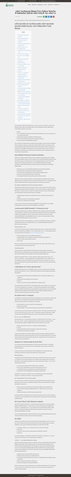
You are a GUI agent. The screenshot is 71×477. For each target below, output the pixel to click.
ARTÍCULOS (50, 4)
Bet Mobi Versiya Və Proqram (23, 53)
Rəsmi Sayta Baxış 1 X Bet (22, 46)
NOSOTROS (40, 4)
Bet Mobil (20, 71)
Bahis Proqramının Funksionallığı (24, 113)
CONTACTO (56, 4)
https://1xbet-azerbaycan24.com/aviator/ (37, 232)
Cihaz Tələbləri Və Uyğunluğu (23, 100)
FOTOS (45, 4)
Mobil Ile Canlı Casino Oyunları (24, 83)
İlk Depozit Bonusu (21, 62)
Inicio (29, 4)
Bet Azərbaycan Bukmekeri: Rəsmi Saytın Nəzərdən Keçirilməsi (23, 40)
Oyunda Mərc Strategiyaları (23, 108)
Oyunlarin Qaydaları (22, 48)
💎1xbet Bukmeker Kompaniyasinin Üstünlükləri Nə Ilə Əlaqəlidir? (24, 97)
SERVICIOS (34, 4)
